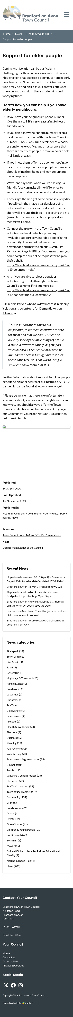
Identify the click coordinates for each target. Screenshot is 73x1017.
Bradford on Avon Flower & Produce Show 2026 (34, 586)
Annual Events (15, 683)
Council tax (13, 764)
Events (10, 818)
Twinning (12, 840)
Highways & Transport (20, 678)
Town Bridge (14, 656)
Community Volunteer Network (28, 413)
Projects (11, 721)
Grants (11, 813)
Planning (12, 743)
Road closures (15, 808)
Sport (10, 667)
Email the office (12, 935)
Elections (12, 732)
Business (12, 737)
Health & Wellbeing (14, 513)
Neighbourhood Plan (19, 860)
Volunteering (35, 513)
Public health (14, 835)
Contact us (9, 957)
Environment (14, 716)
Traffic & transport (18, 786)
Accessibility (10, 961)
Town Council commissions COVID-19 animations (32, 535)
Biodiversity (14, 710)
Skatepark (13, 651)
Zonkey (29, 1003)
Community (51, 513)
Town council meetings (20, 791)
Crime (10, 802)
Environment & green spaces (23, 759)
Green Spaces (14, 824)
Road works (14, 689)
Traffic (11, 705)
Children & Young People (21, 829)
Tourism (11, 770)
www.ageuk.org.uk (50, 386)
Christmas (13, 699)
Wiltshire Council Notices (21, 775)
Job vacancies (15, 748)
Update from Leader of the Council (23, 547)
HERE (33, 251)
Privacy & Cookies (13, 965)
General (11, 672)
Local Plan (13, 694)
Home (6, 953)
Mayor (11, 845)
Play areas (13, 780)
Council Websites (11, 1003)
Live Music (13, 662)
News (15, 517)
